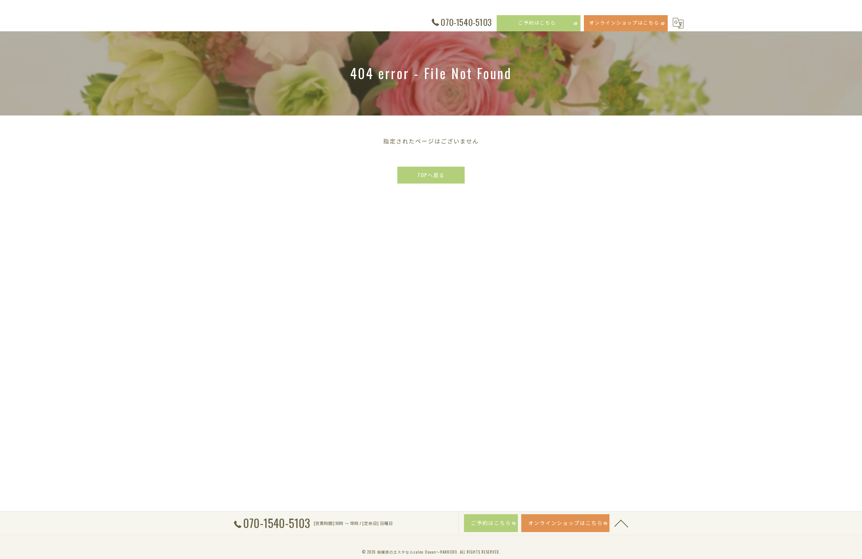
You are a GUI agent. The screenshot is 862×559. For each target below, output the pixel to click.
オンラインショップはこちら (624, 22)
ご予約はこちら (537, 22)
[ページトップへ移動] (621, 523)
